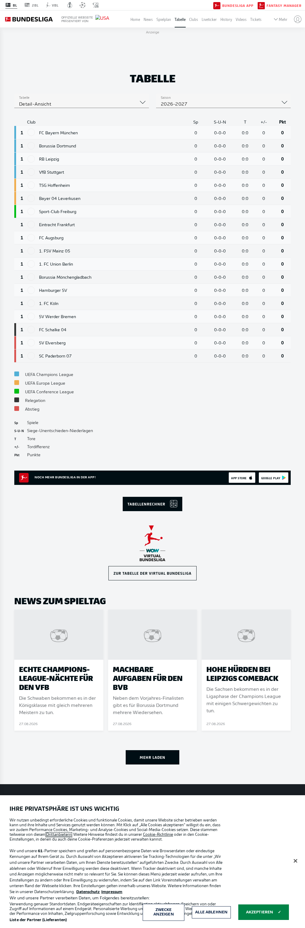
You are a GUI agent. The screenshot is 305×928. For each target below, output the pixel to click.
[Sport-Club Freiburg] (31, 211)
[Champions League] (82, 5)
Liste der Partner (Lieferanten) (38, 920)
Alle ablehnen (211, 912)
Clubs (193, 19)
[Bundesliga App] (216, 5)
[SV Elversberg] (31, 342)
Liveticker (209, 19)
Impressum (111, 892)
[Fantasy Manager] (261, 5)
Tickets (256, 19)
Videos (241, 19)
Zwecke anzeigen (163, 912)
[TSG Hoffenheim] (31, 185)
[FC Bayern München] (31, 132)
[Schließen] (295, 860)
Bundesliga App (237, 5)
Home (135, 19)
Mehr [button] (283, 19)
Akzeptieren (259, 912)
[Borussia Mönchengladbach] (31, 277)
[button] (295, 19)
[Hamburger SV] (31, 290)
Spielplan (163, 19)
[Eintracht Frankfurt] (31, 224)
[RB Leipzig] (31, 159)
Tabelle (180, 19)
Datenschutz (88, 892)
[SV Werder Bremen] (31, 316)
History (226, 19)
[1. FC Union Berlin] (31, 264)
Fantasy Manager (284, 5)
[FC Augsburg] (31, 237)
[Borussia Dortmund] (31, 146)
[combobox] (81, 104)
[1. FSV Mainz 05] (31, 251)
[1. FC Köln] (31, 303)
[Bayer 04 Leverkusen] (31, 198)
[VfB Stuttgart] (31, 172)
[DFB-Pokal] (69, 5)
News (148, 19)
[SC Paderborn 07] (31, 356)
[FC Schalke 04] (31, 329)
